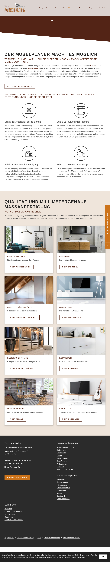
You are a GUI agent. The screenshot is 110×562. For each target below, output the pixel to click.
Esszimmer (61, 453)
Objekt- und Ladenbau (13, 511)
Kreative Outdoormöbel (14, 520)
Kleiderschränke (63, 488)
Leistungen (40, 8)
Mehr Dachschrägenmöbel (23, 317)
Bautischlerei (10, 517)
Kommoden (61, 490)
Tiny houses (93, 8)
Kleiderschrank (34, 68)
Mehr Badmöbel (70, 267)
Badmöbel (61, 479)
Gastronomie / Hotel (65, 469)
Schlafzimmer (62, 461)
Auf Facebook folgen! (15, 467)
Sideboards (61, 496)
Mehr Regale (16, 419)
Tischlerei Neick (61, 8)
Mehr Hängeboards (71, 317)
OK (103, 557)
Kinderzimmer (62, 458)
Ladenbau (60, 467)
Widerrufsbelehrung (52, 538)
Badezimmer (62, 450)
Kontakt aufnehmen (17, 478)
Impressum (9, 538)
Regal (92, 66)
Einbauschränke (63, 499)
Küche (59, 456)
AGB (39, 538)
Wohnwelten (83, 8)
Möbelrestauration (12, 514)
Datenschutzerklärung (25, 538)
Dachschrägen (62, 482)
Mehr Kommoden (70, 368)
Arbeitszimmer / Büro (65, 447)
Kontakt (102, 8)
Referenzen (50, 8)
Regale (59, 493)
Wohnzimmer (62, 464)
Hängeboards (62, 485)
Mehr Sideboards (70, 419)
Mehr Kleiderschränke (21, 368)
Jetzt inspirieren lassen (19, 86)
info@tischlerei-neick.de (21, 460)
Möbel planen (73, 8)
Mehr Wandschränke (20, 267)
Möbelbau (8, 509)
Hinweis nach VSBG (71, 538)
